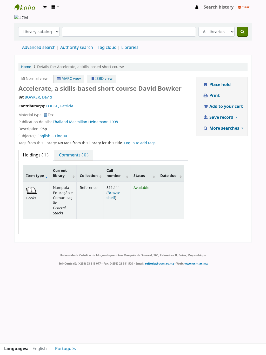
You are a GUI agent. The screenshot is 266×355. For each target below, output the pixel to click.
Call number (114, 173)
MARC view (71, 78)
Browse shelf (113, 195)
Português (65, 349)
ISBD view (103, 78)
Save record (221, 117)
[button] (45, 7)
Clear (245, 7)
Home (26, 67)
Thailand (60, 122)
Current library (60, 173)
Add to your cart (225, 106)
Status (139, 176)
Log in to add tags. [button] (140, 143)
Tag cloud (107, 47)
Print (214, 96)
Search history (219, 7)
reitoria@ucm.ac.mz (159, 263)
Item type (35, 176)
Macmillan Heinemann (89, 122)
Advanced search (39, 47)
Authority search (76, 47)
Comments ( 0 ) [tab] (74, 155)
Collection (89, 176)
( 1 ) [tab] (36, 155)
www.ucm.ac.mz (196, 263)
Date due (168, 176)
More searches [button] (224, 128)
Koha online (28, 7)
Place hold (219, 85)
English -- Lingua (52, 136)
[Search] (242, 32)
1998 (114, 122)
